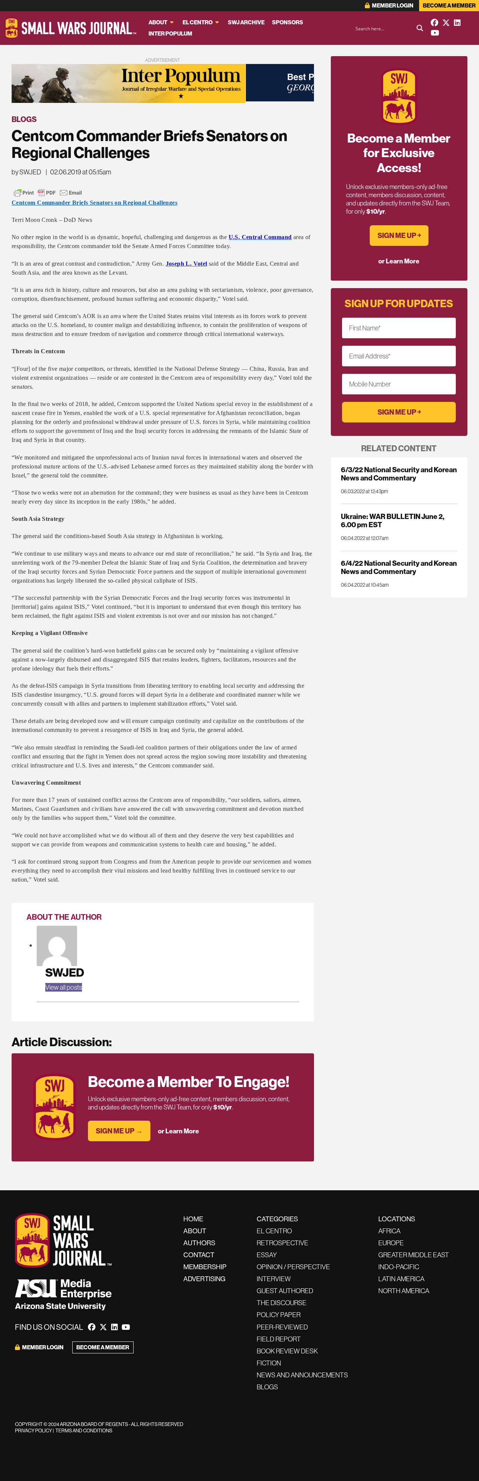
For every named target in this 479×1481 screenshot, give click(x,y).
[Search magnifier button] (420, 28)
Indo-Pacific (398, 1266)
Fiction (269, 1363)
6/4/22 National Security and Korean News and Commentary (399, 567)
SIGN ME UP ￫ (399, 235)
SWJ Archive (246, 22)
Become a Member (449, 5)
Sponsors (287, 22)
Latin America (401, 1278)
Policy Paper (278, 1314)
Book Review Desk (287, 1351)
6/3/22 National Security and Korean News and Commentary (399, 473)
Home (193, 1219)
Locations (396, 1219)
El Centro (198, 22)
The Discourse (281, 1302)
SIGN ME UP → (119, 1130)
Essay (267, 1255)
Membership (204, 1266)
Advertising (204, 1278)
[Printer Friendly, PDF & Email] (48, 192)
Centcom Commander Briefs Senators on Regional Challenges (94, 202)
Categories (277, 1219)
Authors (199, 1243)
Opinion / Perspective (293, 1266)
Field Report (279, 1339)
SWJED (64, 972)
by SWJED (26, 172)
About (158, 22)
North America (403, 1290)
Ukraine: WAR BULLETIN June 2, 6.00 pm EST (392, 520)
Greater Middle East (413, 1255)
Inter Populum (170, 33)
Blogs (24, 119)
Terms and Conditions (83, 1430)
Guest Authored (285, 1290)
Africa (389, 1231)
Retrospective (282, 1243)
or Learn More (178, 1131)
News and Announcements (302, 1375)
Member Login (392, 5)
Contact (198, 1255)
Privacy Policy (33, 1430)
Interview (274, 1278)
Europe (391, 1243)
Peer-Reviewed (282, 1327)
